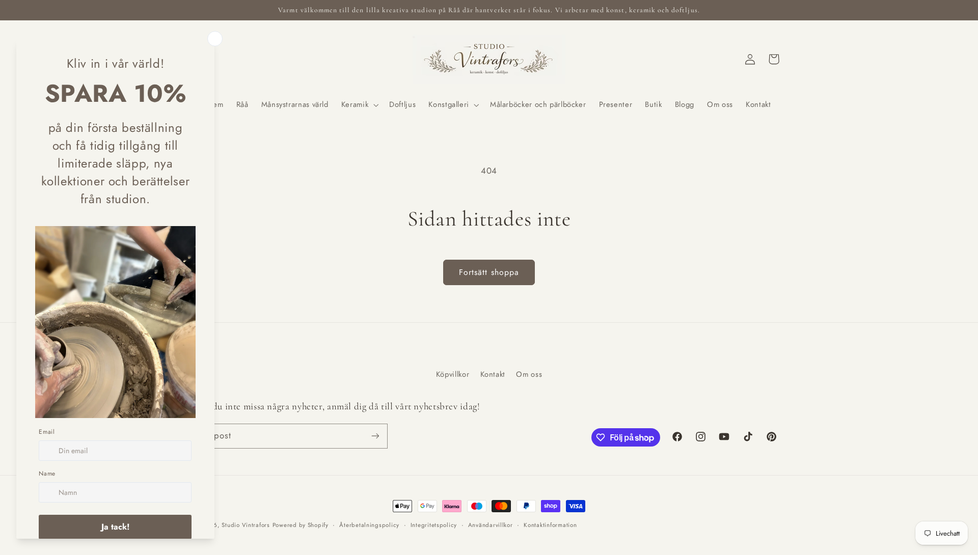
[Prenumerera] (375, 436)
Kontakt (492, 374)
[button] (359, 105)
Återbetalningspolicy (369, 525)
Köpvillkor (452, 374)
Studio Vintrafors (246, 525)
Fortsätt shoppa (489, 272)
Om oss (529, 374)
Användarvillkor (490, 525)
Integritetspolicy (434, 525)
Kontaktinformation (550, 525)
